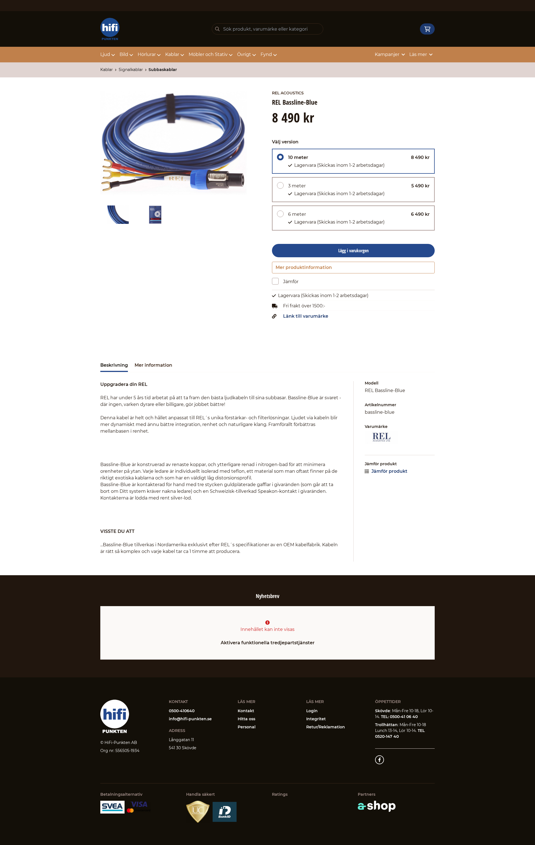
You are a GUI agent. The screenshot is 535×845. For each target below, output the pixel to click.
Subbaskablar (163, 69)
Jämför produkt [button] (388, 471)
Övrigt (244, 54)
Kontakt (246, 710)
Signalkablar (131, 69)
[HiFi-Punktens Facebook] (379, 759)
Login (312, 710)
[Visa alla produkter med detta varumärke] (400, 437)
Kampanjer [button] (387, 54)
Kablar (172, 54)
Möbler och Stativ (208, 54)
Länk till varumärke (305, 316)
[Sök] (217, 29)
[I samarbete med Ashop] (377, 806)
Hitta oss (246, 718)
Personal (247, 726)
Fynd (266, 54)
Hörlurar (147, 54)
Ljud (105, 54)
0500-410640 (181, 710)
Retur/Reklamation (325, 726)
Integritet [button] (316, 718)
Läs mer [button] (418, 54)
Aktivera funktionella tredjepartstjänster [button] (268, 642)
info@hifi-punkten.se (190, 718)
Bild (124, 54)
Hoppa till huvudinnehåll (265, 7)
